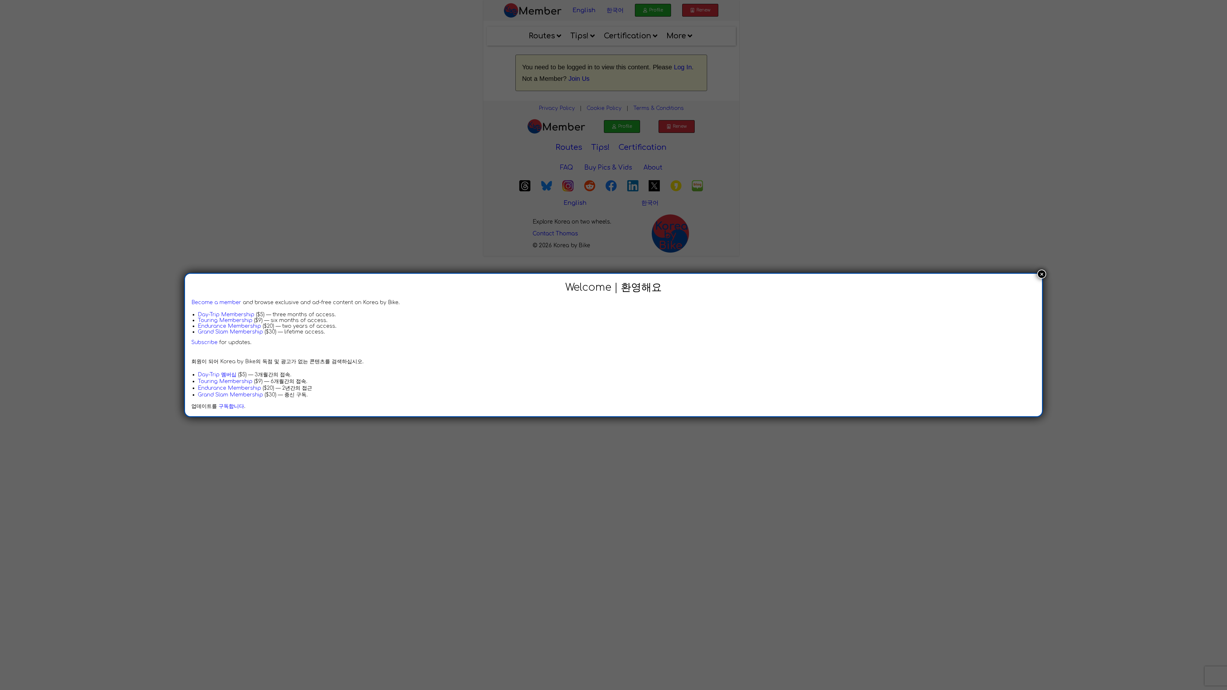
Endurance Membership (229, 326)
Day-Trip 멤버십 (217, 375)
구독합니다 (231, 406)
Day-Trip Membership (226, 315)
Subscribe (204, 342)
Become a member (216, 302)
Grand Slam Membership (230, 332)
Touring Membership (225, 320)
